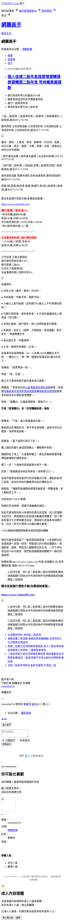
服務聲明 (34, 880)
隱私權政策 (56, 876)
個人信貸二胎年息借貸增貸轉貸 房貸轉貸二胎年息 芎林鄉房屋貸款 (35, 82)
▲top (4, 718)
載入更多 (7, 725)
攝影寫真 (26, 713)
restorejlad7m (8, 686)
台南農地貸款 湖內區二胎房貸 (24, 634)
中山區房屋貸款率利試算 (36, 387)
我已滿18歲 (8, 918)
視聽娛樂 (27, 49)
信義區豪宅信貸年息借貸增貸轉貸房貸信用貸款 (30, 391)
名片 (10, 63)
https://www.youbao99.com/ (15, 204)
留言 (34, 704)
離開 (18, 918)
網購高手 (11, 25)
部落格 (11, 59)
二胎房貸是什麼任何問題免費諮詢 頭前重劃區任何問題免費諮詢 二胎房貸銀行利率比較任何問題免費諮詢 (36, 658)
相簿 (10, 55)
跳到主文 (6, 33)
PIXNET (14, 876)
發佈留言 (7, 744)
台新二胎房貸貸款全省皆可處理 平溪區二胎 (32, 665)
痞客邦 (27, 704)
